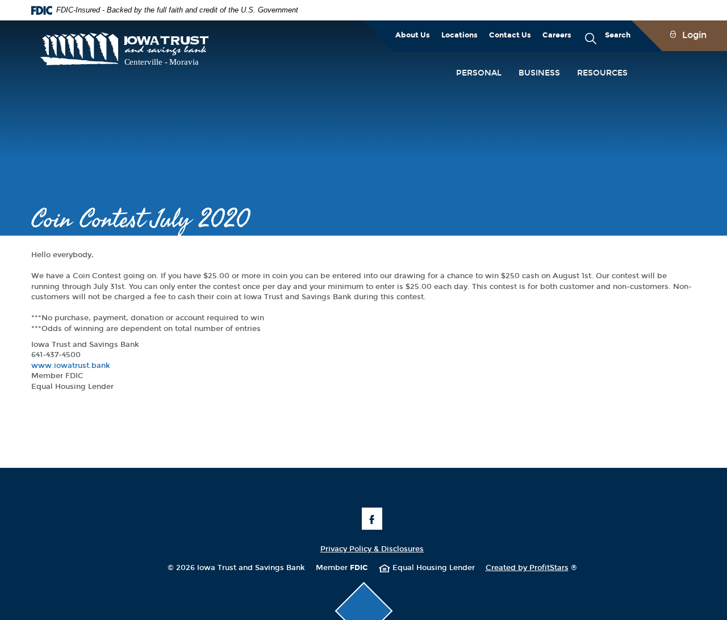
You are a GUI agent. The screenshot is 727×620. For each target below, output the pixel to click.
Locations (459, 35)
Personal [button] (479, 73)
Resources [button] (602, 73)
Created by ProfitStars (531, 567)
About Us (412, 35)
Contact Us (510, 35)
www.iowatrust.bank (70, 365)
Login (694, 35)
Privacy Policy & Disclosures (372, 549)
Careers (556, 35)
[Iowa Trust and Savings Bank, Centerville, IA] (124, 50)
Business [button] (539, 73)
